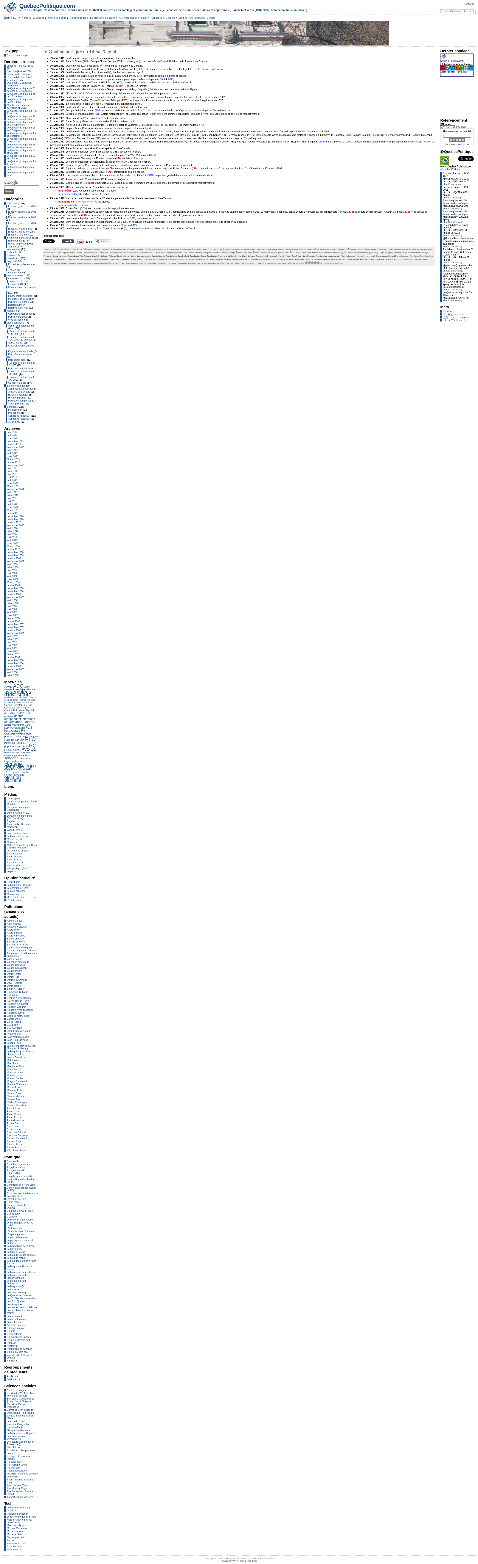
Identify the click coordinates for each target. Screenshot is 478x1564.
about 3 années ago (453, 262)
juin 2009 (12, 570)
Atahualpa (252, 1561)
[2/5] (309, 262)
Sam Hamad (13, 1126)
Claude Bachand (16, 965)
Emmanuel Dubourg (17, 992)
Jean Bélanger (171, 256)
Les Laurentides (86, 259)
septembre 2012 (15, 465)
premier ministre (12, 750)
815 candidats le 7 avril (19, 77)
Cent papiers (14, 798)
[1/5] (306, 262)
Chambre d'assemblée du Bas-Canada (314, 249)
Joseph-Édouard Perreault (392, 256)
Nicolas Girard (14, 1093)
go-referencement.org (18, 1507)
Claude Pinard (14, 971)
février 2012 (13, 486)
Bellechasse (261, 249)
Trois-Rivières (25, 758)
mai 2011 (12, 501)
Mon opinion (13, 894)
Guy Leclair (13, 1024)
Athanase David (250, 249)
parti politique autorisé (350, 259)
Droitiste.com (14, 1379)
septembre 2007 (15, 633)
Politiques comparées (20, 400)
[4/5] (315, 262)
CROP (20, 713)
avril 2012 (12, 480)
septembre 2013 (15, 447)
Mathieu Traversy (16, 1084)
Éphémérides (15, 240)
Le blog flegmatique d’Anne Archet (21, 1262)
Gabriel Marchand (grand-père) (366, 253)
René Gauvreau (15, 1120)
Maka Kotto (13, 1060)
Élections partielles (18, 231)
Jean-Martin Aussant (18, 1037)
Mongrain (12, 842)
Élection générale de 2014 (22, 223)
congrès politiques (26, 700)
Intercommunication (17, 1513)
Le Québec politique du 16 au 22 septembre (21, 129)
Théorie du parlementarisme (15, 271)
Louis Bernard (14, 1316)
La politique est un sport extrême (20, 1241)
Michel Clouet (208, 259)
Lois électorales (15, 275)
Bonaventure (272, 249)
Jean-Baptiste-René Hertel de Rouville (222, 256)
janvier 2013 (13, 462)
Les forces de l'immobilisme (22, 1307)
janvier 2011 (13, 513)
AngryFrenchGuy (16, 1167)
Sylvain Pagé (14, 1141)
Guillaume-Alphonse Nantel (111, 256)
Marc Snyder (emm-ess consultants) (19, 1521)
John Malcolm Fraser (282, 256)
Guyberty (12, 1216)
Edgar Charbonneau (213, 253)
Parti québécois (16, 359)
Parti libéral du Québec (20, 354)
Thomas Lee (182, 263)
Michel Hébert (14, 839)
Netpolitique (13, 1447)
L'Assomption (49, 259)
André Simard (14, 932)
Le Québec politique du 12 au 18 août (21, 157)
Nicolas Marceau (16, 1096)
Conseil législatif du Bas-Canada (69, 253)
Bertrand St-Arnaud (17, 944)
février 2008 (13, 618)
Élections (12, 203)
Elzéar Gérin (306, 253)
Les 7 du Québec (16, 1301)
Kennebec (428, 256)
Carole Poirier (14, 959)
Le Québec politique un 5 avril (20, 168)
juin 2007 (12, 642)
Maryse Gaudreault (17, 1081)
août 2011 (12, 492)
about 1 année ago (452, 184)
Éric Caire (12, 995)
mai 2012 (12, 477)
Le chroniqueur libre (17, 888)
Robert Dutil (13, 1123)
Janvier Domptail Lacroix (155, 256)
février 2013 (13, 459)
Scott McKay (14, 1129)
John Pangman (309, 256)
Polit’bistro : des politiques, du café (21, 1451)
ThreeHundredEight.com (20, 1497)
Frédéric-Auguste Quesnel (343, 253)
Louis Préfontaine (16, 1319)
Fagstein (11, 821)
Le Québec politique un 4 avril (20, 174)
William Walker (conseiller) (245, 263)
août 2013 (12, 450)
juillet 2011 (12, 495)
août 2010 (12, 528)
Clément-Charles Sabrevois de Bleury (371, 249)
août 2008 (12, 600)
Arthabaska (186, 249)
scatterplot (12, 1476)
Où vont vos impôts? (18, 850)
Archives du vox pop (18, 55)
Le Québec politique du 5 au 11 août (22, 162)
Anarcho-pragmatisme (19, 1164)
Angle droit (12, 1376)
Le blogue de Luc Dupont (20, 1433)
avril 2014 (12, 435)
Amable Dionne (160, 249)
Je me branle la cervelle (20, 1219)
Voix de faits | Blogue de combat (20, 1356)
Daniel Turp (13, 976)
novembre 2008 (15, 591)
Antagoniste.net (15, 1170)
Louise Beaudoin (16, 1057)
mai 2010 (12, 537)
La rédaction (13, 258)
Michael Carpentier (17, 1528)
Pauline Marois (14, 740)
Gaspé (381, 253)
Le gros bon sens (16, 891)
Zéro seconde (14, 1549)
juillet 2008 (12, 603)
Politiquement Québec (19, 1337)
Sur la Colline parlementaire (14, 248)
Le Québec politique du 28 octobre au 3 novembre (21, 89)
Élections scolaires (18, 234)
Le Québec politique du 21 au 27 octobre (21, 95)
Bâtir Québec (14, 1173)
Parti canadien (264, 259)
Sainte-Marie (152, 263)
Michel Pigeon (14, 1087)
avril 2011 (12, 504)
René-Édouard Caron (121, 263)
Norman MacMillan (17, 1105)
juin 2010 (12, 534)
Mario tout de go (15, 1525)
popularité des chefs (16, 746)
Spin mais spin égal (17, 1351)
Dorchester (199, 253)
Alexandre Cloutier (17, 926)
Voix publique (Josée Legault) (18, 870)
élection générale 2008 (18, 770)
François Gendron (16, 1006)
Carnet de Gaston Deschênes (16, 1405)
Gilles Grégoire (85, 256)
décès (163, 253)
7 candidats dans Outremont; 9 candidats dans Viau (19, 83)
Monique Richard (16, 1090)
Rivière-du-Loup (11, 753)
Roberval (142, 263)
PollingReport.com (17, 1464)
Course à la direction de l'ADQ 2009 (21, 332)
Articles (470, 3)
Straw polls (14, 421)
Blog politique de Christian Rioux (21, 1180)
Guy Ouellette (14, 1027)
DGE (10, 292)
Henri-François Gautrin (19, 1031)
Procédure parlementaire (21, 264)
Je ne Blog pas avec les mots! (20, 1224)
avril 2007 (12, 648)
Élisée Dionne (295, 253)
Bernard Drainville (16, 941)
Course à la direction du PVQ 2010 (21, 378)
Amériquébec (14, 1161)
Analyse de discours (19, 391)
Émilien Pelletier (15, 988)
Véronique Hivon (16, 1150)
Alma (151, 249)
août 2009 (12, 564)
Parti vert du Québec (19, 368)
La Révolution (14, 1249)
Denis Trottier (14, 985)
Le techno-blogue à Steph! (21, 1516)
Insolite (11, 255)
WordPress (238, 1561)
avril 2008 (12, 612)
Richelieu (134, 263)
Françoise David (15, 1012)
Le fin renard (13, 1289)
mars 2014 (12, 438)
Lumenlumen (14, 1322)
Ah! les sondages (16, 1390)
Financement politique (20, 295)
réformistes (88, 263)
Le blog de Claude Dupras (21, 1255)
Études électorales (18, 394)
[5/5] (318, 262)
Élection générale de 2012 (22, 217)
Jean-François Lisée (18, 833)
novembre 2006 (15, 663)
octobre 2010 (14, 522)
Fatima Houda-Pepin (18, 1001)
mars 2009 (12, 579)
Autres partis (15, 342)
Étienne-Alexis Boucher (19, 998)
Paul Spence (365, 259)
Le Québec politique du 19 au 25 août (21, 151)
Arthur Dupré (207, 249)
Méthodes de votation (20, 298)
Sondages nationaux (19, 415)
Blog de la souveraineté (19, 1176)
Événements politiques (19, 237)
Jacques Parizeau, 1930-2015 (20, 67)
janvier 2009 (13, 585)
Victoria (204, 263)
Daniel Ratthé (14, 973)
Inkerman (126, 256)
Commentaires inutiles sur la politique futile (22, 1194)
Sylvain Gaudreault (17, 1138)
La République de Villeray (20, 1246)
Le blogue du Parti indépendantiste (17, 1276)
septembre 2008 (15, 597)
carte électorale (16, 278)
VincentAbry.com (16, 1543)
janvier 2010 (13, 549)
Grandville (96, 256)
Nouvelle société (16, 1325)
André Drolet (13, 929)
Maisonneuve (162, 259)
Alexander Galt (142, 249)
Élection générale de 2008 (22, 211)
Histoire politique (17, 397)
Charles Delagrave (337, 249)
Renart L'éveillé (15, 900)
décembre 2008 (15, 588)
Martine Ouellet (15, 1078)
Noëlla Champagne (17, 1102)
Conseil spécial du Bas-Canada (121, 253)
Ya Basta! (12, 1360)
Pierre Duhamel (15, 856)
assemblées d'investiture (17, 693)
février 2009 (13, 582)
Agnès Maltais (14, 920)
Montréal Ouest (238, 259)
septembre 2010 (15, 525)
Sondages (12, 406)
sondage (11, 758)
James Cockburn (137, 256)
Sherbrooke (162, 263)
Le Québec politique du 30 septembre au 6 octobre (21, 117)
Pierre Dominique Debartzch (382, 259)
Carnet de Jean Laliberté (20, 1409)
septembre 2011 (15, 489)
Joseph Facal (14, 1042)
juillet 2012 (12, 471)
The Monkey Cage (17, 1488)
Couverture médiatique (20, 313)
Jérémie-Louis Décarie (264, 256)
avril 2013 (12, 453)
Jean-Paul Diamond (17, 1040)
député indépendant (13, 717)
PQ (33, 746)
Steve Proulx (14, 859)
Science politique (16, 385)
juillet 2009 (12, 567)
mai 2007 (12, 645)
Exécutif (11, 252)
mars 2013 (12, 456)
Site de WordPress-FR (455, 320)
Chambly (33, 697)
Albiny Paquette (129, 249)
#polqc (8, 686)
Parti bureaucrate (18, 729)
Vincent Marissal (16, 865)
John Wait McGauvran (346, 256)
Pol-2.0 (11, 1331)
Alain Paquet (14, 923)
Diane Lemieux (188, 253)
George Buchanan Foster (411, 253)
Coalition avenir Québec (21, 345)
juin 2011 (11, 498)
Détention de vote (16, 1199)
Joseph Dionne (375, 256)
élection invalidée (22, 772)
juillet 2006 (12, 675)
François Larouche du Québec (18, 1206)
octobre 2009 (14, 558)
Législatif (12, 261)
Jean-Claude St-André (246, 256)
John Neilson (297, 256)
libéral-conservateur (101, 259)
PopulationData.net (17, 1470)
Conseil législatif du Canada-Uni (95, 253)
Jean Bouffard (183, 256)
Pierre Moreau (14, 1114)
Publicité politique (17, 316)
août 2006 (12, 672)
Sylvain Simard (15, 1144)
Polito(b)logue (14, 1461)
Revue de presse (17, 243)
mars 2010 (12, 543)
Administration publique (20, 388)
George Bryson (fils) (393, 253)
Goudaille (12, 1510)
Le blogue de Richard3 (19, 885)
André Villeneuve (16, 935)
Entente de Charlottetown (322, 253)
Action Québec (116, 249)
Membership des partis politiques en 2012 (19, 106)
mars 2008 (12, 615)
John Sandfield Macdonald (326, 256)
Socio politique (16, 403)
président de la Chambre (411, 259)
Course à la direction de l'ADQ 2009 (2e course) (21, 338)
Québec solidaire (17, 382)
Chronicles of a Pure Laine (21, 1184)
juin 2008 (12, 606)
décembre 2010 (15, 516)
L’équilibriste (13, 882)
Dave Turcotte (14, 982)
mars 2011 (12, 507)
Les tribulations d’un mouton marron (22, 1311)
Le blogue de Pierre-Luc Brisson (19, 1267)
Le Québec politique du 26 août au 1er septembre (21, 146)
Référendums (15, 304)
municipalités (19, 728)
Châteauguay (351, 249)
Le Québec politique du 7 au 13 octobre (22, 112)
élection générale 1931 (280, 253)
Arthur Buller (196, 249)
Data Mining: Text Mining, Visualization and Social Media (21, 1415)
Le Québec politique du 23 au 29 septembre (21, 123)
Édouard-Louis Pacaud (261, 253)
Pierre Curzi (13, 1111)
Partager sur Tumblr (68, 241)
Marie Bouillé (14, 1069)
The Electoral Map (17, 1485)
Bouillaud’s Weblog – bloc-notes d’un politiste (21, 1394)
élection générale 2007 (20, 765)
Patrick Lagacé (15, 853)
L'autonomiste (14, 1228)
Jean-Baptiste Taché (198, 256)
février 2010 (13, 546)
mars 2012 (12, 483)
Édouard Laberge (228, 253)
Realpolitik (12, 1346)
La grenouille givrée (17, 1237)
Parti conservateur (16, 731)
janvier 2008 (13, 621)
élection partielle (12, 779)
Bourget (281, 249)
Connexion (448, 311)
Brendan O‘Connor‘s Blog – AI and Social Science (21, 1400)
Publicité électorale (18, 301)
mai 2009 (12, 573)
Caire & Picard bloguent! (20, 947)
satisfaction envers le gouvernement (17, 754)
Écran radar (13, 1202)
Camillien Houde (291, 249)
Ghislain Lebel (72, 256)
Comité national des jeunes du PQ (21, 1189)
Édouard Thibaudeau (244, 253)
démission (8, 716)
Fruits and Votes (16, 1427)
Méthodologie (15, 409)
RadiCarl (11, 1343)
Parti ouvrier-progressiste (320, 259)
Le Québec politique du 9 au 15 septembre (22, 134)
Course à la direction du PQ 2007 (21, 364)
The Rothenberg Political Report (20, 1492)
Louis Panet (114, 259)
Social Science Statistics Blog (20, 1481)
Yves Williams (14, 1546)
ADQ (18, 686)
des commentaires (456, 317)
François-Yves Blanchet (20, 1009)
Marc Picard (13, 1063)
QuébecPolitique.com (47, 6)
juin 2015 (12, 432)
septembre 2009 (15, 561)
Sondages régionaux (19, 418)
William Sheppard (226, 263)
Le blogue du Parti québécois (17, 1282)
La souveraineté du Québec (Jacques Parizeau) (22, 1047)
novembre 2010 (15, 519)
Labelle (69, 259)
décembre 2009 (15, 552)
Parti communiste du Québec (282, 259)
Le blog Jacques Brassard (21, 1051)
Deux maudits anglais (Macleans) (18, 808)
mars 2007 (12, 651)
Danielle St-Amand (17, 979)
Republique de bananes (19, 1348)
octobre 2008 (14, 594)
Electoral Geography (18, 1424)
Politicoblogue (14, 1334)
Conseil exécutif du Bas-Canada (18, 702)
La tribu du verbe (16, 1252)
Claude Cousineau (17, 968)
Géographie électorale (18, 1430)
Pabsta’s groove (15, 1328)
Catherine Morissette (18, 962)
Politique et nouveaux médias (18, 1457)
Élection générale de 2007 (22, 206)
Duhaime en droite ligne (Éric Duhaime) (19, 817)
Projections (14, 412)
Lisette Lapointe (15, 1054)
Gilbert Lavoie (14, 830)
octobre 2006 (14, 666)
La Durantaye (60, 259)
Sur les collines (15, 862)
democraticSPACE (17, 1421)
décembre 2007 (15, 624)
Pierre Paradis (14, 1117)
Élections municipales (20, 228)
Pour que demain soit (18, 1340)
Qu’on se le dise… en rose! (21, 897)
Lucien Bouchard (149, 259)
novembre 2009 (15, 555)
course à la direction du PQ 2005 (147, 253)
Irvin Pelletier (14, 1034)
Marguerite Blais (15, 1066)
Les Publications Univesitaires (16, 1437)
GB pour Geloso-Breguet (20, 1210)
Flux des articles (455, 314)
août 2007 (12, 636)
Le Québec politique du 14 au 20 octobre (21, 100)
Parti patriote (336, 259)
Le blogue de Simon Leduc (21, 1272)
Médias (11, 310)
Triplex (10, 1540)
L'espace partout (16, 1234)
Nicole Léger (13, 1099)
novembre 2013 (15, 441)
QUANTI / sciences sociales (22, 1473)
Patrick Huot (13, 1108)
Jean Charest (25, 722)
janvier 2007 (13, 657)
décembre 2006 (15, 660)
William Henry (213, 263)
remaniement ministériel (103, 263)
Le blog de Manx (16, 1257)
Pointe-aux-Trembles (15, 743)
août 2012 (12, 468)
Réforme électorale (18, 307)
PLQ (30, 739)
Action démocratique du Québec (20, 327)
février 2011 (13, 510)
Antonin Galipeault (174, 249)
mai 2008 (12, 609)
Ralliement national (75, 263)
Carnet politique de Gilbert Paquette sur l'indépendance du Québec (22, 953)
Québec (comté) (60, 263)
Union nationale (194, 263)
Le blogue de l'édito (17, 836)
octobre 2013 (14, 444)
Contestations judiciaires (21, 287)
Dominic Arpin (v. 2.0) (18, 812)
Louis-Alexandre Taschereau (131, 259)
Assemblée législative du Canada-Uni (228, 249)
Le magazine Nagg (17, 1292)
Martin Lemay (14, 1075)
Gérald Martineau (59, 256)
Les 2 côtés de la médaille (21, 1298)
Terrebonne (172, 263)
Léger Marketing (14, 724)
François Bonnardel (17, 1004)
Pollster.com (13, 1467)
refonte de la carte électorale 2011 (18, 282)
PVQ (25, 749)
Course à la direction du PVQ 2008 (21, 373)
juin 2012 (12, 474)
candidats (8, 697)
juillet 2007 (12, 639)
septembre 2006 (15, 669)
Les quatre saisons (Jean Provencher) (20, 1443)
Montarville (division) (223, 259)
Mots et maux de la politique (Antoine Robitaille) (22, 846)
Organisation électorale (20, 351)
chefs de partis (11, 700)
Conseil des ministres (410, 249)
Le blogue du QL (16, 1286)
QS (33, 749)
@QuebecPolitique (450, 169)
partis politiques (15, 322)
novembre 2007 (15, 627)
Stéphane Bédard (16, 1132)
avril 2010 (12, 540)
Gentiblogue (13, 1213)
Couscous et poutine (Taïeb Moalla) (22, 803)
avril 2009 (12, 576)
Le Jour (76, 259)
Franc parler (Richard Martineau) (18, 825)
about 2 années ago (453, 208)
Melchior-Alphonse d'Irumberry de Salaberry (185, 259)
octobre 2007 (14, 630)
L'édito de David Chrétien (20, 1231)
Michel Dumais (15, 1531)
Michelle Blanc (15, 1534)
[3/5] (312, 262)
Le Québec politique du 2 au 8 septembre (22, 140)
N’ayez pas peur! (16, 1537)
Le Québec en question (19, 1295)
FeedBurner (463, 144)
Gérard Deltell (14, 1018)
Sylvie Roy (13, 1147)
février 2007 (13, 654)
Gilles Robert (14, 1021)
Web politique (15, 319)
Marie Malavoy (15, 1072)
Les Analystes (14, 1304)
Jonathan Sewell (362, 256)
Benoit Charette (15, 938)
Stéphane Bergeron (17, 1135)
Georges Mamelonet (18, 1015)
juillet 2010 (12, 531)
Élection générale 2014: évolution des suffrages (19, 72)
